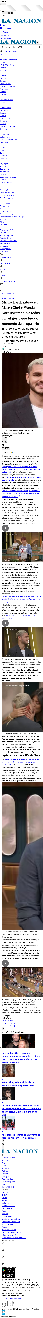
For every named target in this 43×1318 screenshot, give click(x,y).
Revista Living (5, 238)
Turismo (3, 166)
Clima (2, 62)
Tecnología (4, 169)
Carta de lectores (7, 214)
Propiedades (5, 83)
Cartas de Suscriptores (9, 139)
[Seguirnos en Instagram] (3, 1257)
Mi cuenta (7, 39)
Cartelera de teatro (8, 195)
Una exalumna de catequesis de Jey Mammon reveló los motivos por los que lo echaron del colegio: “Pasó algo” (21, 493)
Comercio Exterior (7, 86)
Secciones (7, 29)
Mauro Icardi (9, 1026)
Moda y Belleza (6, 182)
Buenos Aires (5, 107)
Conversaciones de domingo (12, 217)
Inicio (5, 25)
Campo (3, 81)
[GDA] (8, 1306)
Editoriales (4, 134)
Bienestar (4, 121)
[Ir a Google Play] (8, 1272)
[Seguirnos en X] (3, 1250)
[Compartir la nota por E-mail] (8, 448)
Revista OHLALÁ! (7, 230)
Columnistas (5, 137)
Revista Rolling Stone (8, 240)
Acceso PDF (5, 203)
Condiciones (7, 1298)
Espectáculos (18, 298)
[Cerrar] (37, 42)
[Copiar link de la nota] (3, 445)
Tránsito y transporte (9, 60)
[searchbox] (20, 47)
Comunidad (5, 118)
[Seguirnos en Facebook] (3, 1243)
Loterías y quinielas (8, 177)
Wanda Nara (9, 1023)
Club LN (6, 35)
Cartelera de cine (7, 193)
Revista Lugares (6, 235)
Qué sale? (4, 190)
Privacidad (16, 1298)
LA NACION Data (7, 65)
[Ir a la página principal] (21, 22)
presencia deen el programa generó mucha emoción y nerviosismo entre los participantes (21, 762)
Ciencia (3, 123)
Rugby (2, 150)
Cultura (3, 115)
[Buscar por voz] (40, 47)
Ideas (2, 222)
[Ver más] (3, 1028)
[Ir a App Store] (8, 1277)
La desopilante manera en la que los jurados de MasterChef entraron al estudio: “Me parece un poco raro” (21, 599)
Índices (3, 91)
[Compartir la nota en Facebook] (3, 448)
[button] (21, 167)
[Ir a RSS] (3, 1264)
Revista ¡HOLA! (6, 233)
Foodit (5, 32)
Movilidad (4, 89)
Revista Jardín (5, 243)
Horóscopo (4, 171)
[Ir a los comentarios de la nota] (5, 438)
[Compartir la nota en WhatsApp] (5, 441)
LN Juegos (4, 163)
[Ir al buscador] (4, 16)
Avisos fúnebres (6, 209)
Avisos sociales (6, 211)
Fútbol (2, 147)
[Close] (3, 1140)
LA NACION (7, 298)
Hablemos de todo (7, 126)
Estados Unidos (6, 99)
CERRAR (3, 1)
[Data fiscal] (3, 1314)
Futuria (3, 76)
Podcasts (4, 179)
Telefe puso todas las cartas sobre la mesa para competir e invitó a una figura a (21, 469)
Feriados (3, 174)
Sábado (3, 219)
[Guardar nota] (3, 438)
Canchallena (5, 155)
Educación (4, 113)
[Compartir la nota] (3, 441)
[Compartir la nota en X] (5, 448)
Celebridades (7, 1021)
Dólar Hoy (4, 78)
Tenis (2, 153)
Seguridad (4, 110)
